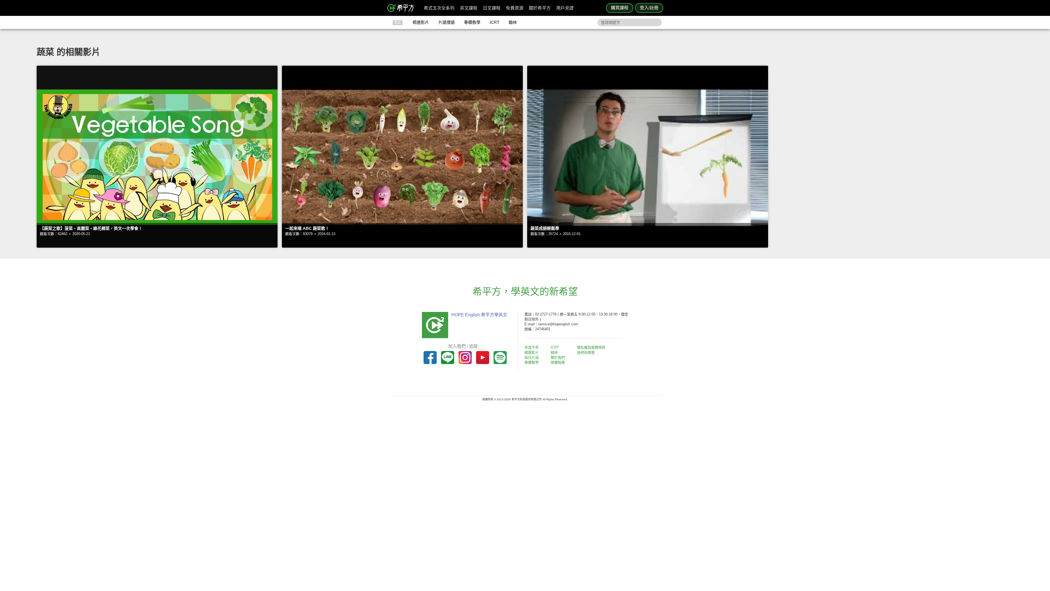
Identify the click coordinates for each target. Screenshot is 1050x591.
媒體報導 (558, 362)
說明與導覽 (586, 352)
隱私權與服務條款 (591, 347)
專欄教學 (472, 22)
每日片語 (531, 357)
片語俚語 (446, 22)
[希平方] (402, 8)
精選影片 (421, 22)
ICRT (494, 22)
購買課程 (619, 7)
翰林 (513, 22)
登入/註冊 (649, 7)
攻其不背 (531, 347)
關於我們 (558, 357)
